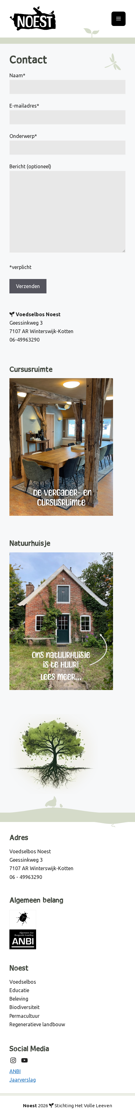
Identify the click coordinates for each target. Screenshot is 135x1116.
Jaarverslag (22, 1080)
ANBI (15, 1071)
